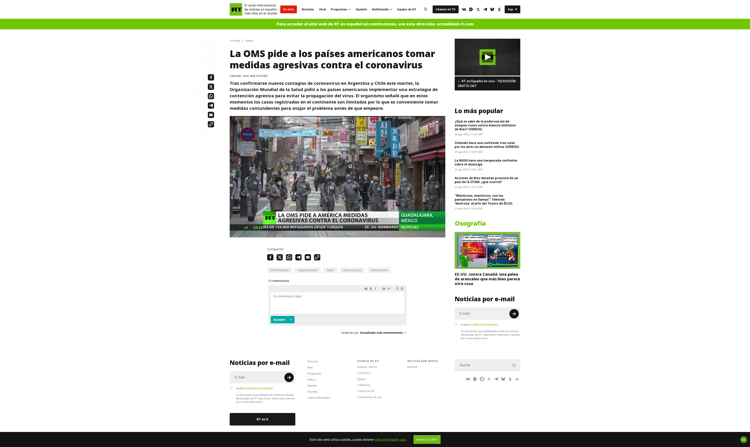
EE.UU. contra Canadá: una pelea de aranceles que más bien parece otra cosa (487, 279)
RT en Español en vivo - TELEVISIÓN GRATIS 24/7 (487, 83)
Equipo (361, 379)
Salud (330, 270)
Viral (322, 9)
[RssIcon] (517, 379)
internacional (379, 270)
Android (412, 367)
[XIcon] (478, 9)
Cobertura (363, 385)
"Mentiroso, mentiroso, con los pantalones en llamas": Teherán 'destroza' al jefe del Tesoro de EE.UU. (484, 199)
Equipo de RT (406, 9)
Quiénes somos (367, 367)
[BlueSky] (492, 9)
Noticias (308, 9)
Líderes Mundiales (318, 398)
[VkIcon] (464, 9)
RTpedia (312, 392)
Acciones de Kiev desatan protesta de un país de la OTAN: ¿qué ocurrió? (486, 180)
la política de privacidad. (484, 324)
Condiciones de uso (369, 397)
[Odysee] (482, 379)
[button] (487, 57)
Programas (339, 9)
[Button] (425, 9)
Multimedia (380, 9)
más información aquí (390, 439)
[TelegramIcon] (485, 9)
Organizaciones (308, 270)
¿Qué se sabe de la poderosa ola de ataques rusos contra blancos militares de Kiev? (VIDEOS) (485, 125)
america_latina (352, 270)
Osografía (470, 223)
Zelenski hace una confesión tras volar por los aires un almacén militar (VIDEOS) (487, 144)
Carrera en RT (366, 391)
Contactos (364, 373)
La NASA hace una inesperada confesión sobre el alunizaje (486, 162)
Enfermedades (279, 270)
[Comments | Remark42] (337, 311)
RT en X (262, 419)
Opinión (361, 9)
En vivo (288, 9)
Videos (311, 379)
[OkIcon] (499, 9)
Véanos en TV (445, 9)
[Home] (236, 9)
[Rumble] (471, 9)
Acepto (479, 324)
